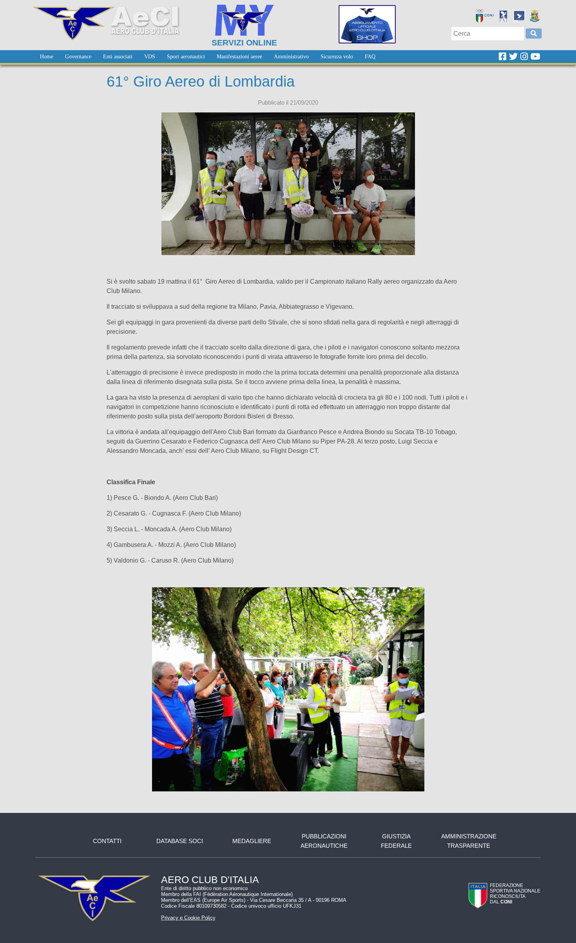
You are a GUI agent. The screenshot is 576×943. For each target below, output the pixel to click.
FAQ (370, 57)
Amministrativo (291, 57)
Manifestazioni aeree (239, 57)
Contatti (107, 841)
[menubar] (207, 56)
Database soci (179, 841)
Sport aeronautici (186, 57)
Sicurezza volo (337, 57)
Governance (78, 57)
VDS (149, 57)
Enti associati (117, 57)
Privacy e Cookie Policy (188, 918)
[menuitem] (46, 56)
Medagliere (251, 841)
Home (46, 57)
